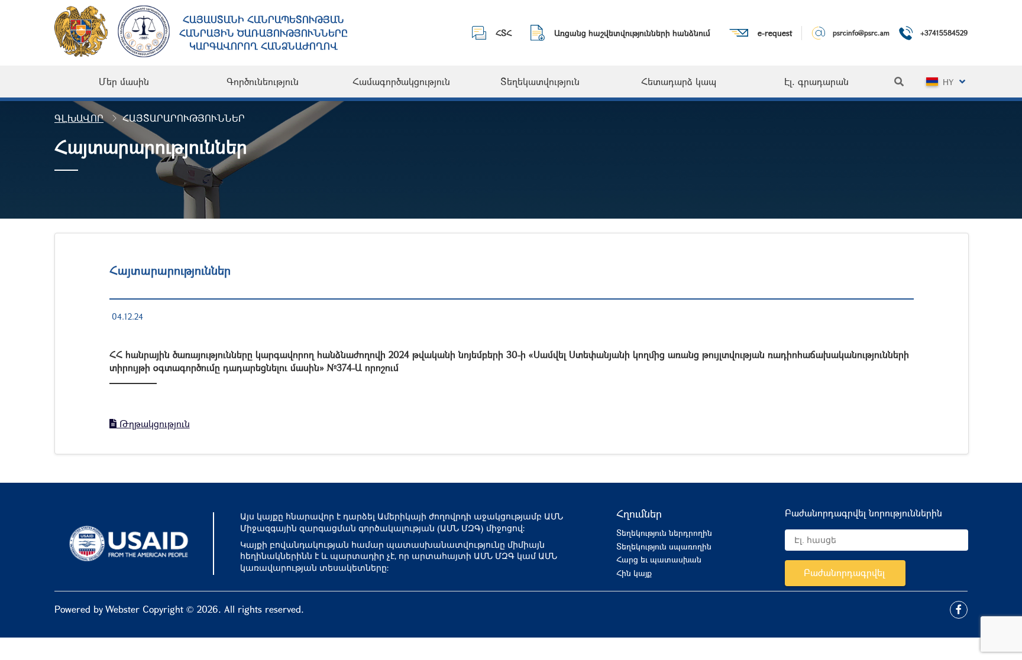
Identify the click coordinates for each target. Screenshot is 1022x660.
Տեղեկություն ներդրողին (664, 532)
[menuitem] (124, 81)
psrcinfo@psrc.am (861, 32)
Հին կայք (634, 572)
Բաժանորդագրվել (844, 572)
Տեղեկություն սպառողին (663, 546)
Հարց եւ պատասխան (658, 559)
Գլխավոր (79, 118)
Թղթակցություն (153, 423)
